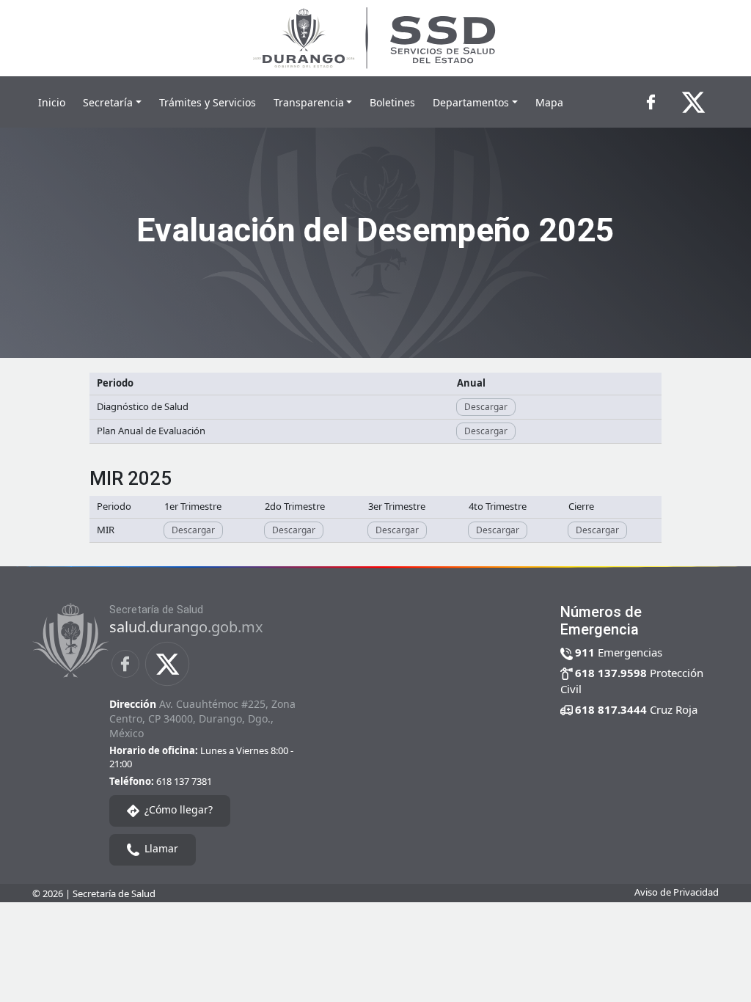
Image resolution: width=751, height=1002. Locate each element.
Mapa (549, 102)
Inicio (51, 102)
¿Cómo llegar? (177, 809)
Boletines (392, 102)
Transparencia (309, 102)
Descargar (486, 407)
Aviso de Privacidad (676, 892)
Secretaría (108, 102)
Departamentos (471, 102)
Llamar (160, 848)
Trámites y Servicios (207, 102)
